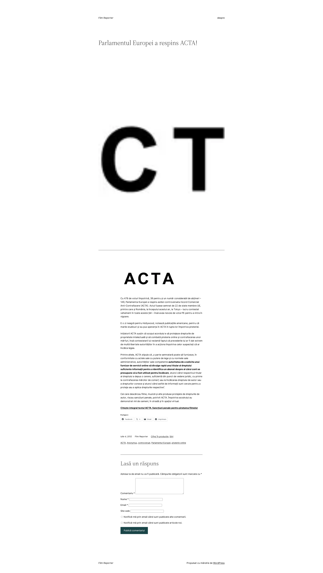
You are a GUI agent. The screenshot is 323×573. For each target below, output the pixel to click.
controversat (144, 443)
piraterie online (179, 443)
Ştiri (171, 436)
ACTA (123, 443)
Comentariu (127, 493)
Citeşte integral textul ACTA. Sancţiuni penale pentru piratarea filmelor (159, 408)
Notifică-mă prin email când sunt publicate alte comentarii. (155, 517)
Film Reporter (105, 18)
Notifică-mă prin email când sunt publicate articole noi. (153, 522)
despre (221, 18)
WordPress (219, 563)
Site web (125, 511)
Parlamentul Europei (161, 443)
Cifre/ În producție (159, 436)
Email (124, 505)
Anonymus (132, 443)
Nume (124, 499)
